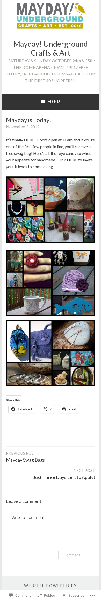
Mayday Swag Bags (25, 457)
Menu (53, 101)
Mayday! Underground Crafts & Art (50, 48)
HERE (72, 159)
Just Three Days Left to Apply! (64, 474)
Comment (72, 555)
